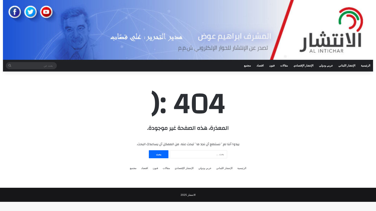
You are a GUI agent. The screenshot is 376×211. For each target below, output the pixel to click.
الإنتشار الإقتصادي (304, 65)
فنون (272, 65)
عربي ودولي (326, 65)
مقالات (284, 65)
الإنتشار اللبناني (346, 65)
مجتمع (247, 65)
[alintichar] (188, 30)
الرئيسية (365, 65)
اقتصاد (260, 65)
